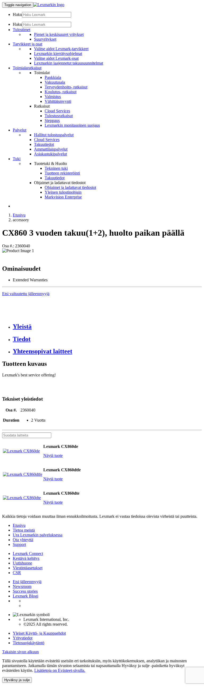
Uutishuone (22, 563)
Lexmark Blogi (25, 596)
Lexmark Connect (28, 553)
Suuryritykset (45, 39)
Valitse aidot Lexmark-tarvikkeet (61, 48)
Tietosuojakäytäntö (28, 643)
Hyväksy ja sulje (17, 680)
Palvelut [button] (19, 130)
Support (19, 544)
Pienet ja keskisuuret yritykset (59, 34)
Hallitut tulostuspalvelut (54, 135)
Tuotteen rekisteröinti (62, 173)
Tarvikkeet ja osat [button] (27, 44)
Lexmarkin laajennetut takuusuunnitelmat (68, 63)
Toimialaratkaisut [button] (27, 68)
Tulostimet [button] (21, 29)
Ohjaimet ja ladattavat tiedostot (70, 187)
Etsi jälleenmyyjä (27, 581)
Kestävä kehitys (26, 558)
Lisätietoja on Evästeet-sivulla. (59, 670)
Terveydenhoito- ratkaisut (66, 87)
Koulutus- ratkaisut (60, 92)
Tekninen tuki (56, 168)
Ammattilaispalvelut (50, 149)
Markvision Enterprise (63, 197)
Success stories (25, 591)
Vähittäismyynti (58, 101)
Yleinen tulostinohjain (63, 192)
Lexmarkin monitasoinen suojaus (72, 125)
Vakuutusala (55, 82)
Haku (17, 14)
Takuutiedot (44, 144)
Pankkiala (53, 77)
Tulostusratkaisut (59, 115)
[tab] (107, 326)
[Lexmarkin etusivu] (48, 4)
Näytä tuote (53, 455)
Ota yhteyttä (23, 539)
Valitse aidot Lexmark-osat (56, 58)
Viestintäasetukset (27, 568)
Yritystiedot (22, 638)
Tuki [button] (16, 158)
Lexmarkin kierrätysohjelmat (58, 53)
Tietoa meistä (24, 530)
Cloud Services (57, 111)
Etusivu (19, 215)
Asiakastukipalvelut (50, 154)
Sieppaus (52, 120)
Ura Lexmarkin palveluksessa (37, 535)
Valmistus (53, 96)
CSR (17, 572)
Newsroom (22, 586)
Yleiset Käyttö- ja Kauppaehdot (39, 633)
